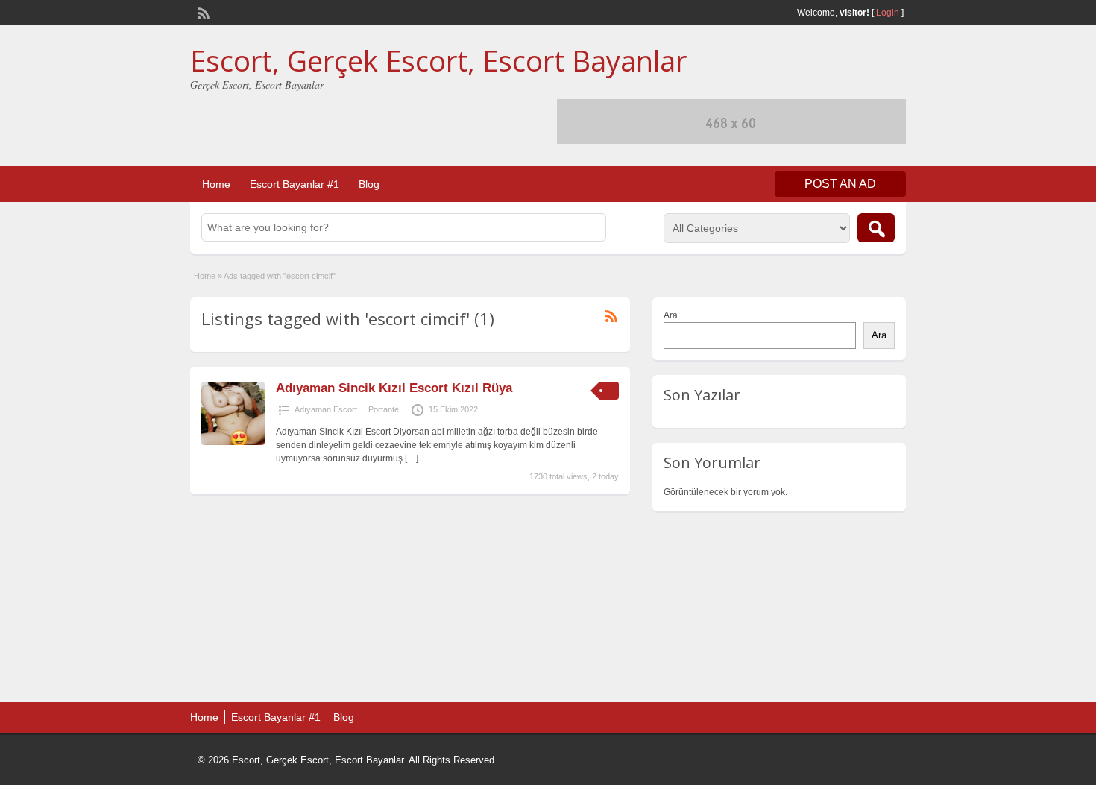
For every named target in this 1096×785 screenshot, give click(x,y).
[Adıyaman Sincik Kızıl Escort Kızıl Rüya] (233, 442)
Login (887, 12)
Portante (383, 409)
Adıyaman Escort (326, 409)
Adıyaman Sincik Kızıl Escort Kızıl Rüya (394, 388)
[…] (411, 458)
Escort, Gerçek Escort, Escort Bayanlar (438, 60)
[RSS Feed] (202, 12)
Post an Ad (840, 183)
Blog (369, 184)
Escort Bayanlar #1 (294, 184)
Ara (671, 315)
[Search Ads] (876, 227)
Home (216, 184)
